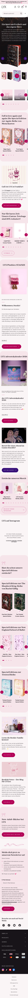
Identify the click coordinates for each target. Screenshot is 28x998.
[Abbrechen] (25, 13)
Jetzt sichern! (8, 421)
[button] (7, 140)
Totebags (7, 253)
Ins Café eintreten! (10, 205)
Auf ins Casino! (9, 470)
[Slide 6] (16, 104)
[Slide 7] (18, 104)
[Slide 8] (21, 247)
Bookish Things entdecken (9, 510)
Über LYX (5, 933)
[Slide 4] (11, 104)
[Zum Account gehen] (15, 7)
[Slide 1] (3, 104)
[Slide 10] (25, 503)
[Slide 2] (6, 104)
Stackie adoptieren (10, 346)
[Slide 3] (9, 104)
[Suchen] (21, 13)
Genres (4, 942)
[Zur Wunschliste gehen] (19, 7)
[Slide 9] (23, 503)
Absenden (7, 909)
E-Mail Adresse (6, 880)
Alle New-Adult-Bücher (12, 834)
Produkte (5, 937)
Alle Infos (7, 755)
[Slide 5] (13, 104)
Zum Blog (7, 802)
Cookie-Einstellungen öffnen (14, 541)
